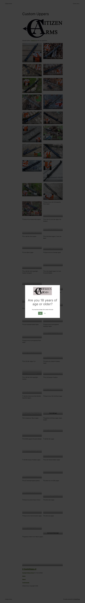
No (45, 313)
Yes (40, 313)
